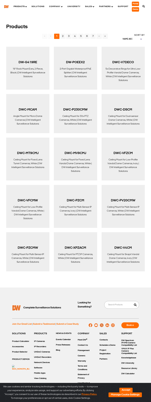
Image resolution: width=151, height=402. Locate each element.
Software (38, 368)
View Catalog (40, 378)
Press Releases (63, 345)
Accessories (18, 347)
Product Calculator (20, 341)
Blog (58, 350)
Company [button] (54, 6)
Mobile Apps (39, 373)
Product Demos (20, 359)
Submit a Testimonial (44, 324)
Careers (81, 356)
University (73, 6)
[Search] (143, 7)
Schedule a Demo (107, 345)
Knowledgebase (128, 358)
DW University (127, 363)
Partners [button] (105, 6)
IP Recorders (40, 347)
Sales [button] (88, 6)
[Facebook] (90, 325)
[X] (102, 325)
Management (84, 350)
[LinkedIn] (107, 325)
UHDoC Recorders (42, 357)
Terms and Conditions (82, 368)
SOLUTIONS (19, 333)
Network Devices (42, 362)
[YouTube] (96, 325)
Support (123, 6)
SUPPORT (126, 333)
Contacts (104, 340)
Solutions (38, 6)
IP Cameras (39, 341)
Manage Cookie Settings (125, 394)
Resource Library (129, 368)
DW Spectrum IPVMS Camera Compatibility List (129, 342)
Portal (135, 4)
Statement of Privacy (83, 376)
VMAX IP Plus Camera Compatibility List (129, 351)
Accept (126, 390)
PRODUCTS (40, 333)
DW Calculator (128, 374)
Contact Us (83, 345)
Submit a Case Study (67, 324)
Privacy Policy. (89, 394)
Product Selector (19, 352)
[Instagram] (113, 325)
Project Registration (105, 352)
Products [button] (19, 6)
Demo (135, 9)
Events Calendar (63, 340)
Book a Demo (130, 326)
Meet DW (82, 340)
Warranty (82, 361)
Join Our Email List (22, 324)
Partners (103, 359)
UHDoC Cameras (42, 352)
